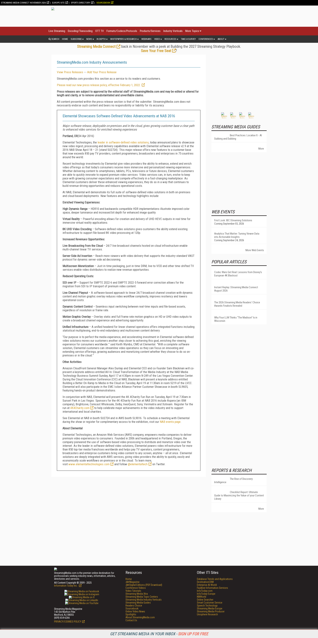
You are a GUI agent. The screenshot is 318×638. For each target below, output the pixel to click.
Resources (170, 39)
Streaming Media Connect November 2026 (23, 2)
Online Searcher (205, 599)
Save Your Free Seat (156, 50)
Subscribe (76, 39)
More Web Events (254, 250)
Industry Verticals (173, 31)
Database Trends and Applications (215, 579)
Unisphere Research (207, 614)
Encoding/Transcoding (80, 31)
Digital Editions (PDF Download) (144, 584)
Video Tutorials (133, 590)
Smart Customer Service (209, 602)
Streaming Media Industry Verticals (144, 599)
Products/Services (150, 31)
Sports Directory (80, 2)
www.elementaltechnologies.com (88, 464)
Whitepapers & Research (123, 39)
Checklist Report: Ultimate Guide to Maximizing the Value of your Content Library (239, 495)
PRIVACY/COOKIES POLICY (67, 621)
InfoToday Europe (206, 593)
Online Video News (135, 611)
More (261, 148)
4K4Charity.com (79, 408)
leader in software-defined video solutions (123, 142)
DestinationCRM (205, 581)
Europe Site (58, 2)
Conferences (206, 39)
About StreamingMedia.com (140, 617)
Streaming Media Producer (211, 611)
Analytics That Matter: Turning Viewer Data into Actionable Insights (236, 235)
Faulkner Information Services (212, 587)
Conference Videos (136, 587)
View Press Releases (70, 72)
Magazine (132, 581)
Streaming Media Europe (209, 608)
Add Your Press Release (101, 72)
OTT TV (99, 31)
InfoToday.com (205, 590)
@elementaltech (138, 464)
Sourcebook (103, 2)
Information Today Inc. (66, 585)
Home (65, 39)
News (89, 39)
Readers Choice (134, 605)
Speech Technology (207, 605)
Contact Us (131, 620)
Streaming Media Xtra (137, 593)
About (221, 39)
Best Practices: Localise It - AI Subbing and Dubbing (238, 137)
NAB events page (170, 422)
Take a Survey (188, 39)
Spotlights (131, 614)
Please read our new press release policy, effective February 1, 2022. (99, 85)
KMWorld (201, 596)
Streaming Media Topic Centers (142, 596)
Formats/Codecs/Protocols (122, 31)
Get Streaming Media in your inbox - (159, 634)
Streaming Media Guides (138, 602)
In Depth (101, 39)
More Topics (192, 31)
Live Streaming (57, 31)
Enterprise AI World (207, 584)
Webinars (146, 39)
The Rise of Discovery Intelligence (233, 480)
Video (157, 39)
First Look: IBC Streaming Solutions (233, 220)
